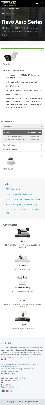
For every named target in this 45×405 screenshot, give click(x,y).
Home (3, 9)
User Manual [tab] (8, 126)
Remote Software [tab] (9, 145)
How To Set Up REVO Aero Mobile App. (22, 204)
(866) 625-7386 (20, 378)
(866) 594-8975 (16, 380)
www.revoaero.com (34, 90)
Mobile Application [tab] (10, 149)
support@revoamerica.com (10, 366)
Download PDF (34, 136)
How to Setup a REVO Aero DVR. (19, 194)
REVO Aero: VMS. (13, 189)
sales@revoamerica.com (9, 371)
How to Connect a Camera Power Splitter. (23, 199)
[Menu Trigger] (37, 3)
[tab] (22, 57)
